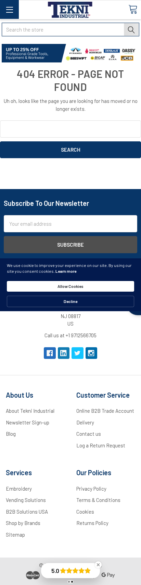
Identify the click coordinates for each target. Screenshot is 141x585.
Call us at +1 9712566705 (70, 335)
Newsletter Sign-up (27, 422)
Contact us (88, 434)
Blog (11, 434)
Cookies (85, 511)
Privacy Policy (91, 488)
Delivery (85, 422)
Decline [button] (70, 301)
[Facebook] (50, 353)
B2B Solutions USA (27, 511)
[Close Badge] (98, 564)
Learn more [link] (65, 271)
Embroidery (19, 488)
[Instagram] (92, 353)
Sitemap (15, 534)
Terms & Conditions (98, 500)
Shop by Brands (23, 523)
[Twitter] (78, 353)
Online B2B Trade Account (105, 411)
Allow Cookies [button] (70, 286)
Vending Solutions (26, 500)
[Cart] (133, 9)
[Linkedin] (64, 353)
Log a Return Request (100, 445)
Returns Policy (92, 523)
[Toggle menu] (9, 9)
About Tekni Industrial (30, 411)
